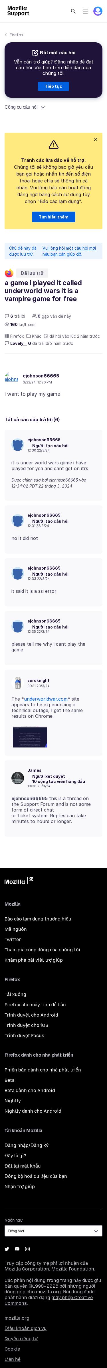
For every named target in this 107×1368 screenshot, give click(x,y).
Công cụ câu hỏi (21, 107)
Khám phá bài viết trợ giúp (34, 960)
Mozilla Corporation (27, 1269)
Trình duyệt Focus (24, 1035)
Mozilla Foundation (72, 1269)
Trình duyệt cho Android (31, 1015)
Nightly (13, 1100)
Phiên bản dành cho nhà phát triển (43, 1070)
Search (73, 11)
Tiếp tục (53, 86)
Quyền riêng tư (21, 1338)
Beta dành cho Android (30, 1090)
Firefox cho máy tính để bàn (35, 1004)
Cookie (12, 1349)
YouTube (17, 1249)
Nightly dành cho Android (33, 1111)
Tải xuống (15, 994)
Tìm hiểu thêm (53, 216)
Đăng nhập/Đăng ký (27, 1145)
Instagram (27, 1249)
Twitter (13, 939)
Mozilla (19, 881)
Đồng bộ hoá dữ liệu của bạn (36, 1176)
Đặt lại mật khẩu (23, 1166)
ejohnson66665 (41, 376)
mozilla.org (17, 1318)
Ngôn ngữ (14, 1220)
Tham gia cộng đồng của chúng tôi (42, 950)
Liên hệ (13, 1359)
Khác (36, 336)
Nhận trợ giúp (20, 1186)
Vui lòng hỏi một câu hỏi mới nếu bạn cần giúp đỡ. (69, 251)
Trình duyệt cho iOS (26, 1025)
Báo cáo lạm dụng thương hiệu (38, 919)
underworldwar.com (46, 699)
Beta (10, 1080)
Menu (85, 11)
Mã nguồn (16, 929)
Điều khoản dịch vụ (26, 1328)
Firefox (16, 34)
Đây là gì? (15, 1155)
